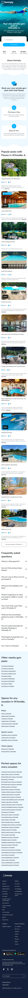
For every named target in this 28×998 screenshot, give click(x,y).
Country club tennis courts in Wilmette (11, 804)
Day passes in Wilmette (7, 812)
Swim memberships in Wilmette (10, 857)
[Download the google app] (19, 953)
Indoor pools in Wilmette (8, 716)
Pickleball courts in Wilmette (9, 735)
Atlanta (16, 934)
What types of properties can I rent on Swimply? (12, 638)
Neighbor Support (6, 926)
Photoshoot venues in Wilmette (9, 837)
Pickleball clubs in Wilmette (9, 840)
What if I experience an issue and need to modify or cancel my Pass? (12, 597)
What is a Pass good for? (10, 561)
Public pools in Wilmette (8, 726)
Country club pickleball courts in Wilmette (12, 799)
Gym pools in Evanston (7, 666)
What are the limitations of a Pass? (12, 587)
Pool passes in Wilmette (8, 847)
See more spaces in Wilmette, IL (14, 544)
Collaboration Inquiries (7, 915)
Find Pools (14, 44)
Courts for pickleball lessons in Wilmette (12, 807)
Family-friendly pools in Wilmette (10, 822)
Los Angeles (18, 926)
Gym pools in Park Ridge (7, 681)
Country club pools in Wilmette (9, 802)
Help (3, 909)
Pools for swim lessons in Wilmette (11, 850)
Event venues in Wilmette (8, 820)
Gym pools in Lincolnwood (8, 671)
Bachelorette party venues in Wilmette (11, 777)
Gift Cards (4, 891)
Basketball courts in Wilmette (9, 740)
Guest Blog (5, 894)
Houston (17, 939)
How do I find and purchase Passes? (11, 569)
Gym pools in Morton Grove (8, 673)
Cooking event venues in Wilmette (10, 794)
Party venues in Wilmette (8, 835)
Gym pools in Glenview (7, 668)
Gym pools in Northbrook (8, 679)
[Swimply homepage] (14, 2)
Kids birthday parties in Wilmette (10, 827)
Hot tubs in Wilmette (7, 719)
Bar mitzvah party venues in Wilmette (11, 782)
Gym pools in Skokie (6, 684)
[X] (7, 969)
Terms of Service (6, 982)
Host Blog (4, 896)
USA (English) (6, 976)
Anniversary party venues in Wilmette (11, 772)
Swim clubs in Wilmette (7, 855)
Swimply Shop (5, 886)
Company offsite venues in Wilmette (11, 792)
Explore (4, 917)
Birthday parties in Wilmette (9, 787)
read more (7, 188)
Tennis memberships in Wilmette (10, 862)
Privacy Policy (5, 984)
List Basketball (18, 891)
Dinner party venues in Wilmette (10, 815)
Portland (17, 931)
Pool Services (5, 903)
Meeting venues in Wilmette (9, 830)
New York (17, 929)
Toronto (17, 944)
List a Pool (17, 884)
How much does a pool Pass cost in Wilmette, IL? (11, 607)
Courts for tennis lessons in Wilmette (11, 810)
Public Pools (5, 920)
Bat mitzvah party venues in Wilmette (11, 784)
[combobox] (14, 40)
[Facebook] (3, 969)
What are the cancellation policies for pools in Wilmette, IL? (12, 617)
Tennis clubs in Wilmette (8, 860)
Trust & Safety (5, 912)
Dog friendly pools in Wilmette (9, 817)
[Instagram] (12, 969)
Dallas (16, 941)
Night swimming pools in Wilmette (10, 832)
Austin (16, 936)
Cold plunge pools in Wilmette (9, 724)
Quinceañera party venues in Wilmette (11, 852)
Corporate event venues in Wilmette (11, 797)
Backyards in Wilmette (7, 749)
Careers (4, 884)
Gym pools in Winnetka (7, 686)
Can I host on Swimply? (10, 646)
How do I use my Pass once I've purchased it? (12, 578)
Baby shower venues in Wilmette (10, 774)
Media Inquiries (5, 889)
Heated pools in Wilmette (8, 721)
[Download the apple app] (8, 953)
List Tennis (17, 886)
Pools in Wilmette (6, 713)
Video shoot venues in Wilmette (10, 865)
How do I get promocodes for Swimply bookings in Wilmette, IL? (12, 628)
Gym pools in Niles (6, 676)
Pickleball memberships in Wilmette (11, 842)
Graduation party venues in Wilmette (11, 825)
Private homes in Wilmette (8, 751)
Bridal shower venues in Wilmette (10, 789)
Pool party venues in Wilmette (9, 845)
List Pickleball (18, 889)
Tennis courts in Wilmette (8, 737)
